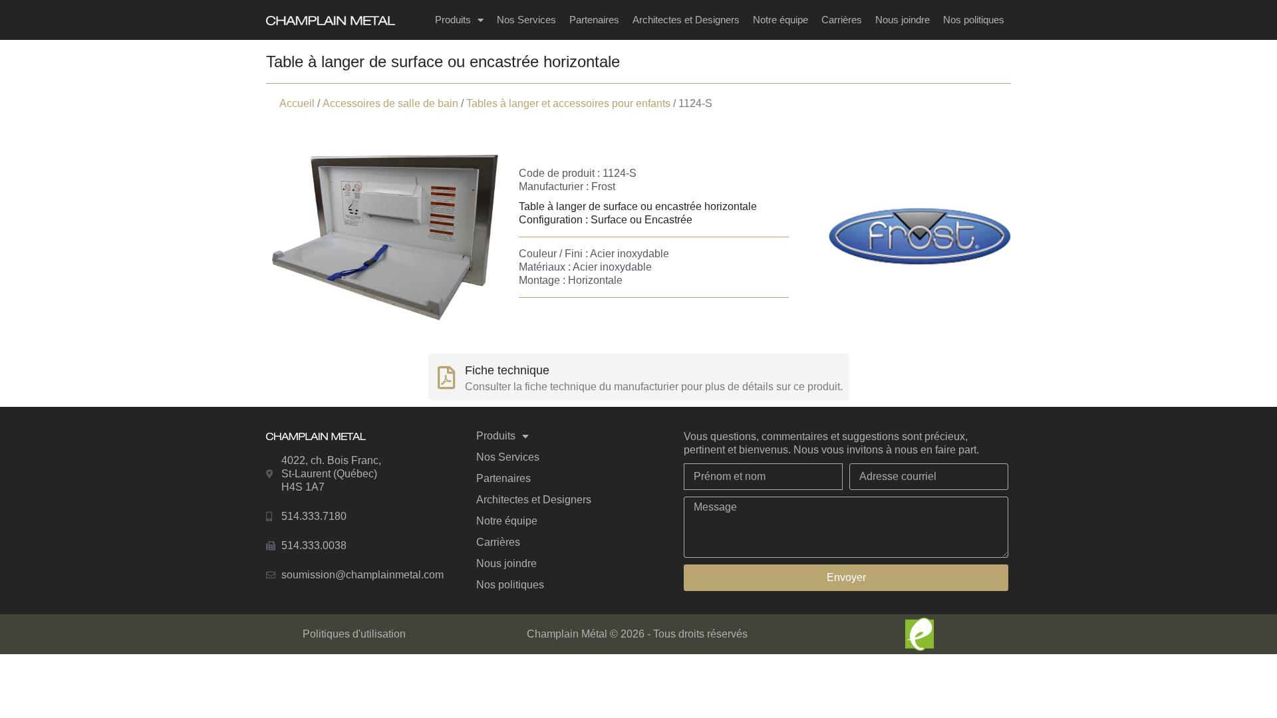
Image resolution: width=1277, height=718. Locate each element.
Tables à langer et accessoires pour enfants (568, 103)
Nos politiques (973, 19)
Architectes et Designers (686, 19)
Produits (453, 19)
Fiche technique (507, 370)
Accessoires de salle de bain (390, 103)
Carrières (841, 19)
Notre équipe (780, 19)
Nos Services (526, 19)
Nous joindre (902, 19)
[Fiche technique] (446, 377)
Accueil (297, 103)
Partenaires (594, 19)
